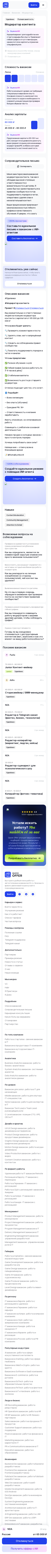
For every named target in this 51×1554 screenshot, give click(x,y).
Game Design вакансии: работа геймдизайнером (20, 1269)
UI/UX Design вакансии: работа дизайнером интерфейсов (20, 1129)
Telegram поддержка (15, 939)
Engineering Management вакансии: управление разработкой (22, 1237)
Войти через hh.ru (13, 907)
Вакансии (16, 13)
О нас (7, 969)
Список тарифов (13, 917)
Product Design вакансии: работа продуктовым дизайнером (21, 1136)
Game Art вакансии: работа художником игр (18, 1276)
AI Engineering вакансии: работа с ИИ (22, 1514)
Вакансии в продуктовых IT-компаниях (23, 1045)
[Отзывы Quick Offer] (19, 894)
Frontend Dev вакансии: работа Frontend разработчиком (20, 1471)
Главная (6, 13)
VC (6, 984)
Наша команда (12, 972)
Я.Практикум (11, 991)
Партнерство (11, 1024)
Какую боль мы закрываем (17, 1016)
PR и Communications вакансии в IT (21, 1446)
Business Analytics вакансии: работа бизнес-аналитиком (22, 1064)
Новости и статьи (14, 961)
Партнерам (10, 954)
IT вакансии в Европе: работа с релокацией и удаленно (20, 1302)
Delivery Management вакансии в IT (22, 1232)
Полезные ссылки (13, 932)
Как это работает (13, 914)
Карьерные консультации (17, 1013)
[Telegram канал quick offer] (26, 894)
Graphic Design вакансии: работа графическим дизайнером (21, 1142)
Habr (7, 987)
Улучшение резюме (14, 910)
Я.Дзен (8, 994)
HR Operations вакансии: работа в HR (23, 1411)
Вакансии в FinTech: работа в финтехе (23, 1387)
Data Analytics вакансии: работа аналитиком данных (20, 1076)
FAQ (7, 936)
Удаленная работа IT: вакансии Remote (24, 1173)
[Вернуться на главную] (5, 5)
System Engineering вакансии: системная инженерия (19, 1502)
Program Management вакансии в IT (22, 1228)
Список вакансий (13, 1006)
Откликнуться (22, 308)
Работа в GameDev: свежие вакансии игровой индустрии (23, 1257)
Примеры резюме (13, 958)
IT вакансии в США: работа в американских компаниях (18, 1321)
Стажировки (11, 1020)
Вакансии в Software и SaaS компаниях (23, 1371)
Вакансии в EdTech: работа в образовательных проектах (19, 1382)
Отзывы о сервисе (14, 965)
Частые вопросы (13, 921)
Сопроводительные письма (18, 1009)
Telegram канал (12, 943)
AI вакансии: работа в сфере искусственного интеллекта (19, 1354)
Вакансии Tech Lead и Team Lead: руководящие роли (21, 1109)
